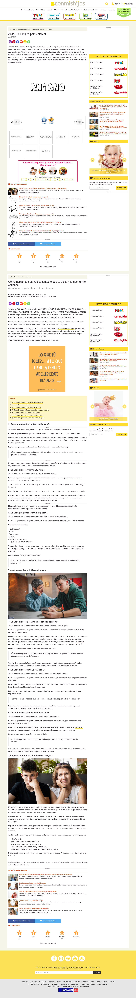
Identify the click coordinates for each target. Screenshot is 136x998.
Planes (111, 10)
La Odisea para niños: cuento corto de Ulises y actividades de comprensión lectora (113, 126)
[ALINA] (46, 151)
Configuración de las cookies (105, 981)
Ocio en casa (60, 10)
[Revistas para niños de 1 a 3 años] (38, 16)
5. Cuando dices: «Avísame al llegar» (26, 413)
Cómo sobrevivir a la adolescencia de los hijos (34, 908)
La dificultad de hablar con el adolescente (32, 883)
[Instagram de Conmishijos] (10, 41)
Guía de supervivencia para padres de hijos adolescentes (37, 891)
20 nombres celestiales (108, 419)
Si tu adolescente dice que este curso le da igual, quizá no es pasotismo (113, 353)
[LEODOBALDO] (31, 151)
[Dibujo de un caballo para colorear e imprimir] (13, 200)
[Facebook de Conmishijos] (17, 41)
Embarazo (29, 10)
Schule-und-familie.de (88, 984)
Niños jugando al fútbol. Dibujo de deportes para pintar (36, 214)
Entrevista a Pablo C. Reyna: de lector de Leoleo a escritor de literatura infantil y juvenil (112, 114)
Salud (103, 10)
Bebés (49, 10)
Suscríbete (121, 188)
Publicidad (42, 981)
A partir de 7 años (96, 74)
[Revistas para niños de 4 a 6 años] (53, 16)
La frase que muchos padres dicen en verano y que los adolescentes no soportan (45, 874)
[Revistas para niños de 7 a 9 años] (69, 16)
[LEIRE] (75, 137)
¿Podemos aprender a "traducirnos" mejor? (28, 418)
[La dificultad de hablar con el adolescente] (13, 886)
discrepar (78, 727)
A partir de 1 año (96, 62)
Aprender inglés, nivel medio (96, 93)
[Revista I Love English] (120, 93)
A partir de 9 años (96, 80)
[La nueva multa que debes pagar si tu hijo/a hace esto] (94, 380)
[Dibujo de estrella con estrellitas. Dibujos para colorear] (13, 208)
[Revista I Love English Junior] (120, 87)
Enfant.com (55, 984)
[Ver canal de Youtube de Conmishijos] (21, 41)
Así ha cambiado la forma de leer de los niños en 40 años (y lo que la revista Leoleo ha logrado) (113, 106)
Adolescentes (29, 277)
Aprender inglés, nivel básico (96, 87)
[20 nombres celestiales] (108, 406)
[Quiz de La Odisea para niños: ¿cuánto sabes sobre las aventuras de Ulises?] (94, 121)
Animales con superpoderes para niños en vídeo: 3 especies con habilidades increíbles (113, 133)
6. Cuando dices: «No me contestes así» (27, 415)
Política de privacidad (54, 981)
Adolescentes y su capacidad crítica (31, 900)
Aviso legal (33, 981)
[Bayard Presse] (65, 990)
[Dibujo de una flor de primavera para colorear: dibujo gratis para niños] (13, 233)
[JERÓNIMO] (16, 151)
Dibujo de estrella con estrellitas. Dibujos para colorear (36, 205)
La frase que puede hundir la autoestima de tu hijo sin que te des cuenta (113, 359)
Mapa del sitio (67, 981)
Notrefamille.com (45, 984)
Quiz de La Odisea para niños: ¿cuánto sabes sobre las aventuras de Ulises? (111, 120)
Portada (13, 29)
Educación (74, 10)
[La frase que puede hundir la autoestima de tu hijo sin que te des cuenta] (94, 360)
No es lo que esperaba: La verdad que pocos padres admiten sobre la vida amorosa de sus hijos (111, 373)
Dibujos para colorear (38, 29)
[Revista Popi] (120, 63)
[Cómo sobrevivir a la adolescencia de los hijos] (13, 911)
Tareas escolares (90, 10)
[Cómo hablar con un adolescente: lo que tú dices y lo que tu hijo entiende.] (13, 191)
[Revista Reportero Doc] (120, 81)
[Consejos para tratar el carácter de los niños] (108, 159)
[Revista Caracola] (120, 69)
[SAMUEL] (31, 137)
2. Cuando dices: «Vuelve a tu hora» (25, 405)
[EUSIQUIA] (46, 137)
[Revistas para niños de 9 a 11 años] (85, 16)
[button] (92, 160)
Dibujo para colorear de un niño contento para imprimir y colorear (40, 222)
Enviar (97, 972)
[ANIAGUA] (16, 122)
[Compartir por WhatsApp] (29, 41)
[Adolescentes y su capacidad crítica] (13, 903)
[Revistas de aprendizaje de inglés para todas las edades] (101, 16)
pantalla (81, 642)
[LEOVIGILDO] (16, 137)
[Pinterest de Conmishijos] (14, 41)
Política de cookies (88, 981)
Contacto (77, 981)
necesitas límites (73, 478)
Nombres (40, 10)
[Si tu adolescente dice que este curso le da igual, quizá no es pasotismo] (94, 354)
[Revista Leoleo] (120, 75)
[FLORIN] (60, 137)
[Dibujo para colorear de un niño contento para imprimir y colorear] (13, 225)
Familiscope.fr (65, 984)
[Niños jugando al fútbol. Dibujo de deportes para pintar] (13, 216)
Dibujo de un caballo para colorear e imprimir (33, 197)
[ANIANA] (79, 122)
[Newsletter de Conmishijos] (25, 41)
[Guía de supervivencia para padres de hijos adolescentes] (13, 894)
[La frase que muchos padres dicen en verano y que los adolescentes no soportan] (13, 877)
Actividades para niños (24, 29)
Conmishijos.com (102, 984)
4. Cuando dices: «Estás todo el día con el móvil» (30, 410)
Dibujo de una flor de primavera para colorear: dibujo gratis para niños (41, 231)
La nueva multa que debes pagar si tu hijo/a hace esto (113, 379)
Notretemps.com (75, 984)
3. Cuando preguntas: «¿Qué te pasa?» (26, 407)
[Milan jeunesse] (76, 990)
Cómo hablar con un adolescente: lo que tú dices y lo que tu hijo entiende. (43, 188)
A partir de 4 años (96, 68)
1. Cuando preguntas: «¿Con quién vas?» (27, 402)
